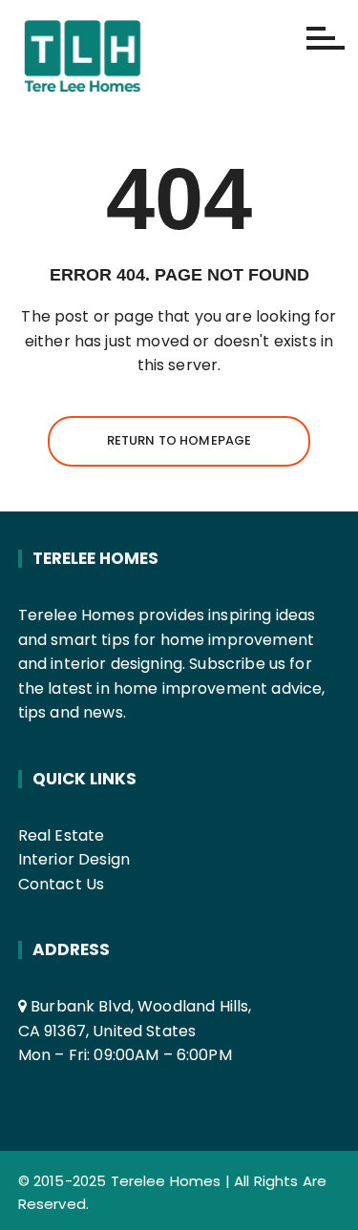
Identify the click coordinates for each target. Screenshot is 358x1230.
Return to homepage (179, 440)
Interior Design (74, 859)
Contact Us (61, 884)
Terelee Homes (166, 1181)
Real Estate (61, 835)
